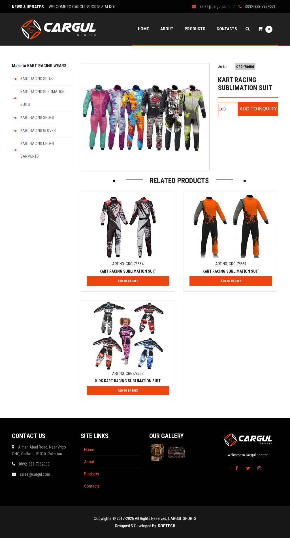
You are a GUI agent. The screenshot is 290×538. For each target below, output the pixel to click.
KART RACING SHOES (37, 117)
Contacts (227, 28)
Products (195, 28)
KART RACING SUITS (36, 78)
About (166, 28)
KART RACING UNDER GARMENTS (37, 150)
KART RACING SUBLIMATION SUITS (42, 98)
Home (143, 28)
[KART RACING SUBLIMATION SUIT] (145, 117)
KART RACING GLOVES (38, 130)
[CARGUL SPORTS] (58, 29)
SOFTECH (166, 525)
